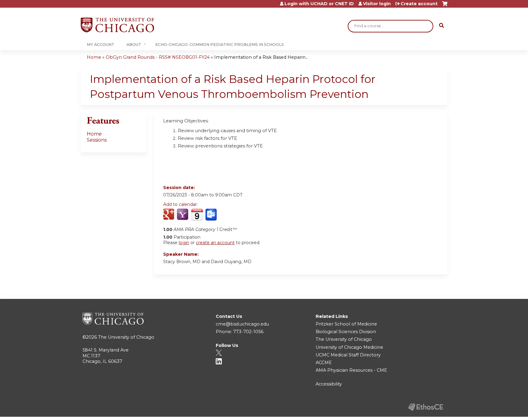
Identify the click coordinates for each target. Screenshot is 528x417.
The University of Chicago (126, 337)
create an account (215, 242)
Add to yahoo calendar (183, 215)
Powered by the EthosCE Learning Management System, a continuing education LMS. (425, 406)
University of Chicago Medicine (349, 347)
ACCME (324, 362)
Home (94, 57)
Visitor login (377, 4)
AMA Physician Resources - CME (351, 370)
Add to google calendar (169, 215)
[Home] (117, 25)
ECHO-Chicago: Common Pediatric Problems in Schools (219, 44)
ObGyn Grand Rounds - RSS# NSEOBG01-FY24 (158, 57)
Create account (419, 4)
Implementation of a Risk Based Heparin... (261, 57)
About (134, 44)
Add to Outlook (211, 215)
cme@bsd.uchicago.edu (242, 324)
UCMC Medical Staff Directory (348, 355)
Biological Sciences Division (346, 331)
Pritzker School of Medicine (346, 324)
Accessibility (329, 384)
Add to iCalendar (197, 214)
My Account (100, 44)
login (184, 242)
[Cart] (444, 6)
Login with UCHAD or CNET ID (319, 4)
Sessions (97, 140)
